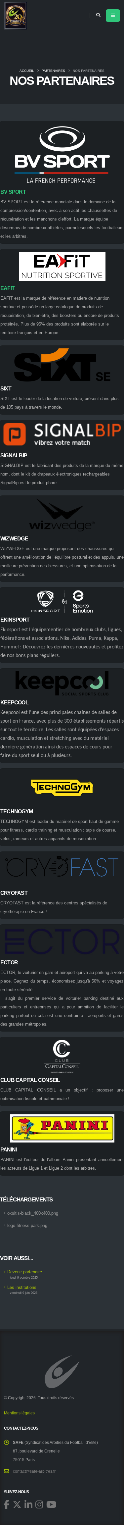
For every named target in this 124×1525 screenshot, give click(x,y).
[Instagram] (39, 1504)
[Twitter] (17, 1504)
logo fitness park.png (27, 1225)
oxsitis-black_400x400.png (32, 1213)
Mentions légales (19, 1413)
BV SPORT (13, 192)
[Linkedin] (28, 1504)
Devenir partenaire (24, 1271)
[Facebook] (7, 1504)
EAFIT (7, 288)
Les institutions (21, 1287)
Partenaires (53, 71)
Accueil (27, 71)
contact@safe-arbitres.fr (34, 1471)
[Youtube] (51, 1504)
